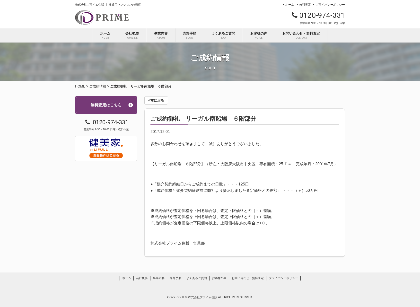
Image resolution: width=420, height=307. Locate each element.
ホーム (289, 4)
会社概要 (132, 35)
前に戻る (156, 100)
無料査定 (305, 4)
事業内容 (161, 35)
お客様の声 (258, 35)
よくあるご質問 (223, 35)
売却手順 (189, 35)
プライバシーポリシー (330, 4)
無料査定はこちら (106, 105)
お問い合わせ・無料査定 (301, 35)
